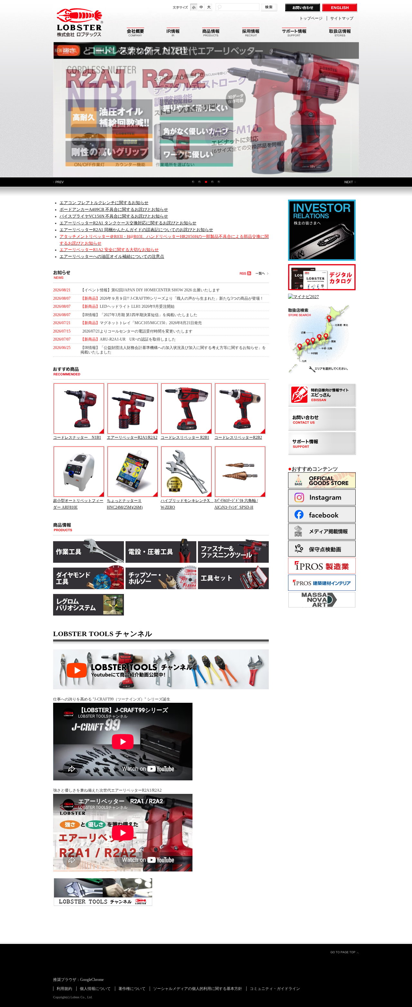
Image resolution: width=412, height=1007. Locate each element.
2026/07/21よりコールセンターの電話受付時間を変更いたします (137, 331)
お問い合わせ (303, 8)
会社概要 (135, 33)
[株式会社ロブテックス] (79, 42)
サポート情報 (294, 33)
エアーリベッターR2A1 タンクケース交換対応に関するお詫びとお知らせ (128, 223)
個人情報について (95, 988)
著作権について (131, 988)
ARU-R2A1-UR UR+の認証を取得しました (138, 339)
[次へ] (350, 182)
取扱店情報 (340, 33)
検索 (269, 7)
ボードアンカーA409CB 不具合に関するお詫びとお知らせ (114, 209)
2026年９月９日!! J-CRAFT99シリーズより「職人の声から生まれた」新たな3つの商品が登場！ (182, 298)
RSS (245, 273)
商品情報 (211, 33)
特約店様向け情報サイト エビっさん (322, 395)
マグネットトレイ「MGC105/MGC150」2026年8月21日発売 (151, 323)
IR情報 (173, 33)
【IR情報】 (90, 347)
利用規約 (64, 988)
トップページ (311, 18)
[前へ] (58, 182)
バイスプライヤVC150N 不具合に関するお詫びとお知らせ (114, 216)
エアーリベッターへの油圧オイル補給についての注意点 (112, 256)
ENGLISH (340, 8)
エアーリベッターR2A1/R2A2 (132, 437)
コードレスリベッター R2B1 (185, 437)
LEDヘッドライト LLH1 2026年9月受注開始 (137, 306)
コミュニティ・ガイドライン (275, 988)
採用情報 (250, 33)
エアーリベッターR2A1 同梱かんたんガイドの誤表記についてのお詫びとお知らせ (136, 229)
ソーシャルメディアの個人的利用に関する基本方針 (197, 988)
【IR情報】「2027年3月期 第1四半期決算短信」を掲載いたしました (138, 315)
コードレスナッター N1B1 (77, 437)
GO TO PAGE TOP (344, 952)
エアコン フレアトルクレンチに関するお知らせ (104, 202)
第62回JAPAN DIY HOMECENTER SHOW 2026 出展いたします (165, 290)
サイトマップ (341, 18)
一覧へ (262, 273)
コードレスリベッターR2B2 (238, 437)
